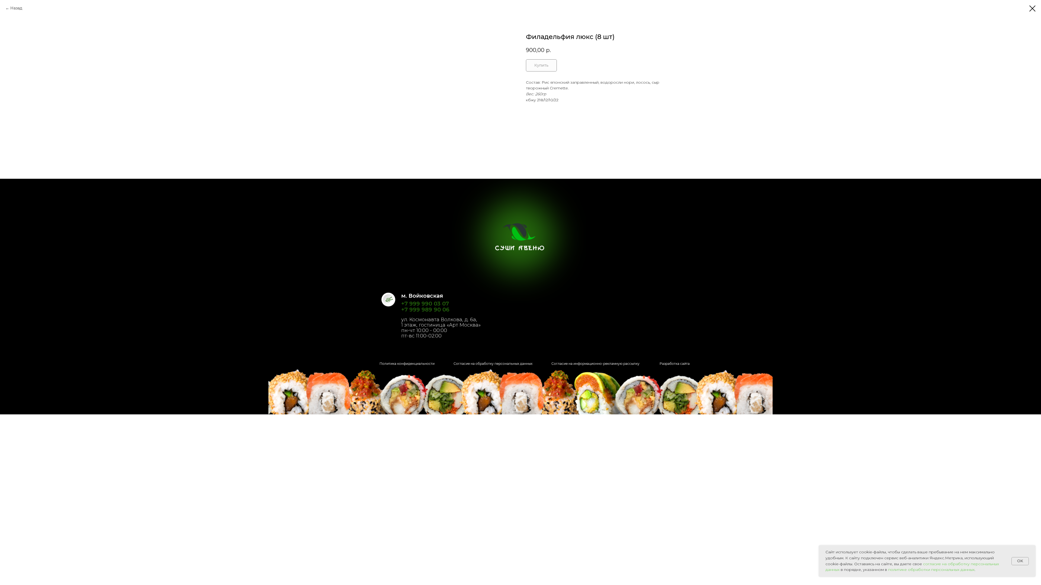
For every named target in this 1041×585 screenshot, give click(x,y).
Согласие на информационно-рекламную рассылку (595, 364)
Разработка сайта (675, 364)
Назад (16, 8)
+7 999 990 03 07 (425, 303)
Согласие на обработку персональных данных (493, 364)
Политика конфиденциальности (407, 364)
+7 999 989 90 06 (425, 309)
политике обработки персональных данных (931, 569)
